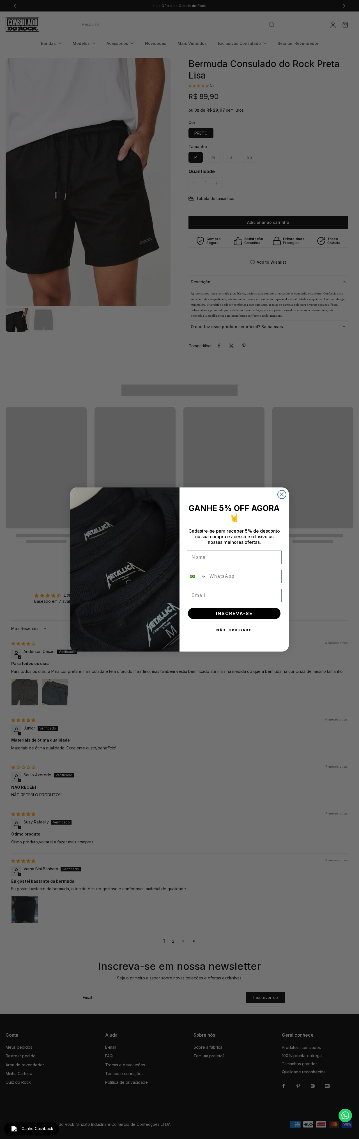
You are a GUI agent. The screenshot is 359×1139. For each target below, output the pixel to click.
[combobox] (197, 576)
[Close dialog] (282, 494)
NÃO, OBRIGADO (234, 630)
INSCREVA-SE (234, 613)
